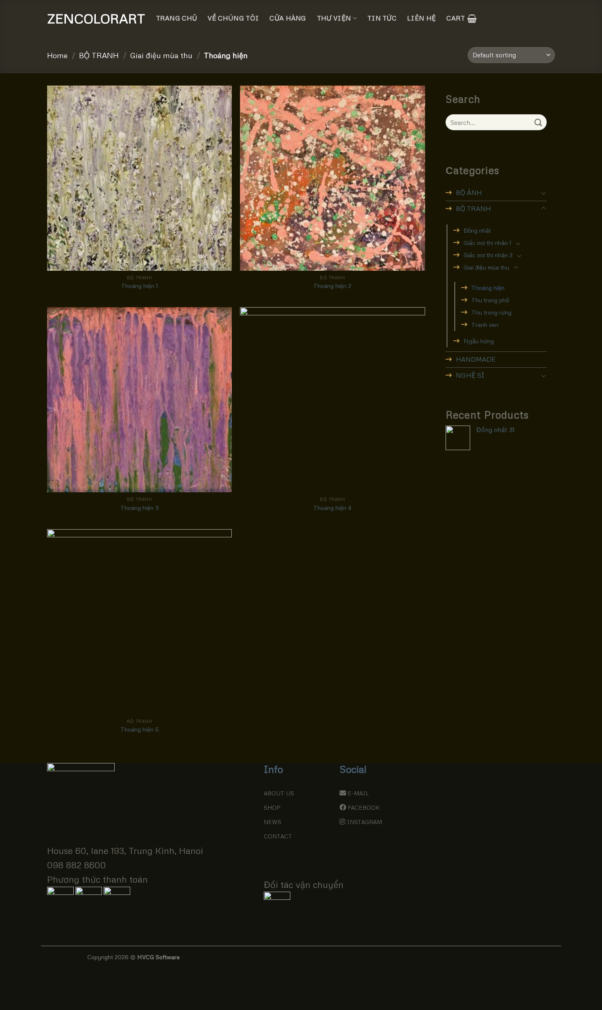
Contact (278, 836)
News (272, 821)
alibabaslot (224, 956)
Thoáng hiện (488, 287)
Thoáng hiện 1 (139, 285)
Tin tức (381, 18)
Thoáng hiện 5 (139, 729)
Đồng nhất (477, 230)
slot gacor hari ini (408, 956)
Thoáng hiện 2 (332, 285)
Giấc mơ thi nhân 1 (487, 242)
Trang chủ (176, 18)
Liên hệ (421, 18)
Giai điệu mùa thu (161, 55)
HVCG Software (158, 956)
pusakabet (195, 956)
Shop (272, 807)
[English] (492, 17)
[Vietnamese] (503, 17)
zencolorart (88, 18)
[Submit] (539, 122)
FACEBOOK (364, 807)
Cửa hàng (287, 18)
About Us (279, 793)
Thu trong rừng (491, 312)
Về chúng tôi (233, 18)
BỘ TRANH (99, 55)
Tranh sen (484, 324)
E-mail (358, 793)
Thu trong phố (490, 299)
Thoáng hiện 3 (139, 507)
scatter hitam (449, 956)
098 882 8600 (76, 864)
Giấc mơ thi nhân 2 (488, 254)
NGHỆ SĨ (470, 375)
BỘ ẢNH (469, 192)
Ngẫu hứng (479, 340)
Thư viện (334, 18)
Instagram (364, 821)
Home (57, 55)
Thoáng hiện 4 (332, 507)
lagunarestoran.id (492, 956)
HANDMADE (476, 359)
